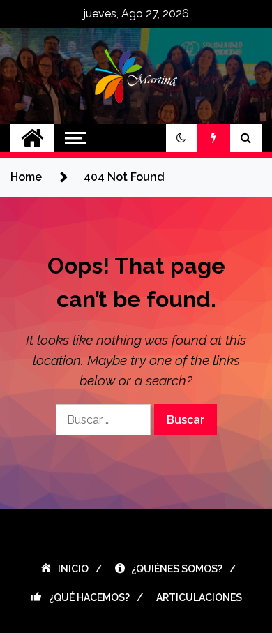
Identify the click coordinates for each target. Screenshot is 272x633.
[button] (181, 138)
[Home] (32, 138)
